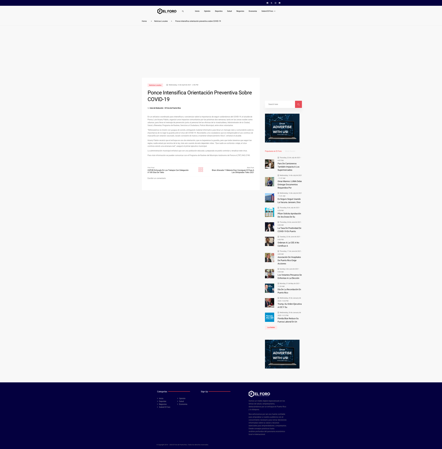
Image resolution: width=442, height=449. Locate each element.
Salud (229, 11)
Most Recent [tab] (290, 151)
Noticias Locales (161, 21)
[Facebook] (267, 3)
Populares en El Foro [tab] (273, 151)
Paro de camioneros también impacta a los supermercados (288, 166)
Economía (253, 11)
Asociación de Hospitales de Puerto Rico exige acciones (289, 260)
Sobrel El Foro (267, 11)
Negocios (240, 11)
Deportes (218, 11)
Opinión (207, 11)
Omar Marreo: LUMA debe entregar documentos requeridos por (290, 184)
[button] (268, 11)
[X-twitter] (271, 3)
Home (144, 21)
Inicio (197, 11)
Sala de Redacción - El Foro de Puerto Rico (165, 108)
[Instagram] (275, 3)
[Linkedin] (279, 3)
